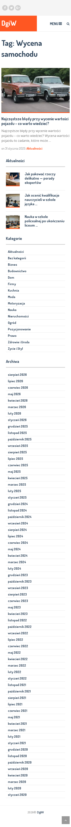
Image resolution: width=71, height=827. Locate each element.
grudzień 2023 (18, 575)
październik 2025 (20, 439)
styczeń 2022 (17, 678)
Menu (54, 24)
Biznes (12, 265)
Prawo (12, 336)
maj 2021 (14, 717)
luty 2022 (14, 672)
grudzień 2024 (18, 504)
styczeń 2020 (17, 795)
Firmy (12, 284)
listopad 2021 (17, 685)
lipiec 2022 (15, 640)
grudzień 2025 (18, 426)
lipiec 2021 (15, 704)
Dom (11, 277)
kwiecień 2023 (18, 614)
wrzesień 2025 (18, 446)
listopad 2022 (17, 620)
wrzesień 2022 (18, 633)
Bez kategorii (17, 258)
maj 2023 (14, 607)
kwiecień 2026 (18, 400)
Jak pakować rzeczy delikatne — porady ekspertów (40, 178)
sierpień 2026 (17, 375)
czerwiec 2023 (18, 601)
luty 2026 (14, 413)
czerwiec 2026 (18, 388)
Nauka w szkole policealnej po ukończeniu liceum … (44, 220)
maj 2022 (14, 652)
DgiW (9, 23)
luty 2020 (14, 788)
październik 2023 (20, 581)
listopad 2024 (17, 510)
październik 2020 (20, 762)
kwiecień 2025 (18, 478)
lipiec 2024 (15, 536)
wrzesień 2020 (18, 769)
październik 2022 (20, 627)
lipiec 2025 (15, 459)
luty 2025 (14, 491)
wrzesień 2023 (18, 588)
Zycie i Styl (15, 349)
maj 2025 (14, 472)
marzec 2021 (16, 730)
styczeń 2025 (17, 497)
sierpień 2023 (17, 594)
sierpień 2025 (17, 452)
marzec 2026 (17, 407)
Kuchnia (13, 290)
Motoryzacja (16, 303)
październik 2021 (19, 691)
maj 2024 (14, 549)
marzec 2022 (17, 665)
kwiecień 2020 (18, 775)
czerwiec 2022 (18, 646)
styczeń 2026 (17, 420)
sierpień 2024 (17, 530)
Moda (11, 297)
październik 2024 (20, 517)
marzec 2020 (17, 782)
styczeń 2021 (17, 743)
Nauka (12, 310)
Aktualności (34, 148)
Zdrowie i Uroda (18, 342)
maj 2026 (14, 394)
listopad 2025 (17, 433)
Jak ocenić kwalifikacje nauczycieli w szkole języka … (42, 199)
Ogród (12, 323)
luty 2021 (14, 736)
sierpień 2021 (17, 698)
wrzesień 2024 (18, 523)
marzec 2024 (17, 562)
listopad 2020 (17, 756)
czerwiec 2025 (18, 465)
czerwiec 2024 (18, 543)
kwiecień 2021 (17, 724)
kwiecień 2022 (18, 659)
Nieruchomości (18, 316)
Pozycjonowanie (19, 329)
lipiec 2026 (15, 381)
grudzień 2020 (18, 749)
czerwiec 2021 (17, 711)
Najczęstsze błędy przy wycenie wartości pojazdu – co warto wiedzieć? (34, 121)
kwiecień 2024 (18, 556)
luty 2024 (14, 568)
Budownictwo (17, 271)
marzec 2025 (17, 484)
